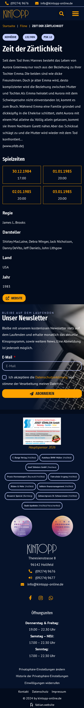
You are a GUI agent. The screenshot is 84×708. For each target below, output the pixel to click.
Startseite (9, 26)
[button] (75, 13)
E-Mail (7, 357)
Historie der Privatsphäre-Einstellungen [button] (42, 676)
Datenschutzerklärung (51, 377)
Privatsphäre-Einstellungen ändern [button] (42, 669)
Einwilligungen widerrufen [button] (42, 683)
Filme (23, 26)
